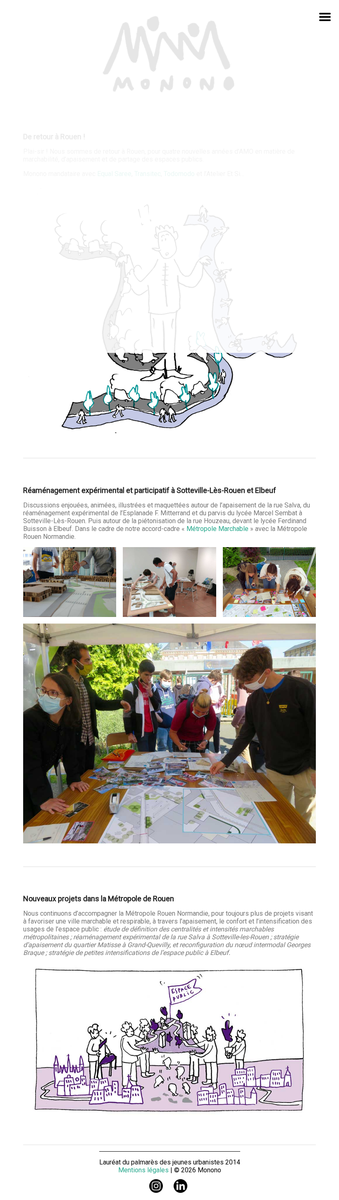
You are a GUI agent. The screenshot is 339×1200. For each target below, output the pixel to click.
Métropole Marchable (217, 529)
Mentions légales (143, 1170)
